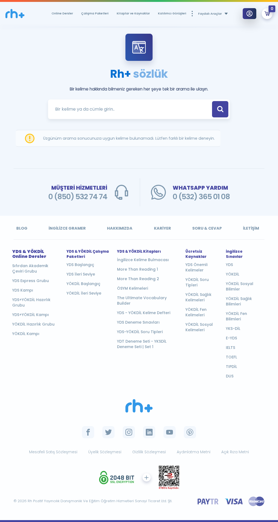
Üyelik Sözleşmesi (104, 452)
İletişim (251, 228)
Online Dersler (62, 13)
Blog (21, 228)
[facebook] (88, 432)
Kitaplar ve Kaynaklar (133, 13)
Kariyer (162, 228)
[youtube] (169, 432)
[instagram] (129, 432)
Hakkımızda (119, 228)
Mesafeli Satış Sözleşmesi (53, 452)
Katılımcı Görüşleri (172, 13)
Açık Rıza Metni (235, 452)
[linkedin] (149, 432)
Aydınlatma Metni (193, 452)
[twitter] (108, 432)
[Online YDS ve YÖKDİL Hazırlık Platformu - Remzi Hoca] (14, 14)
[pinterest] (190, 432)
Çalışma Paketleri (95, 13)
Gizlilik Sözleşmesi (149, 452)
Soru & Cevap (207, 228)
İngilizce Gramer (67, 228)
